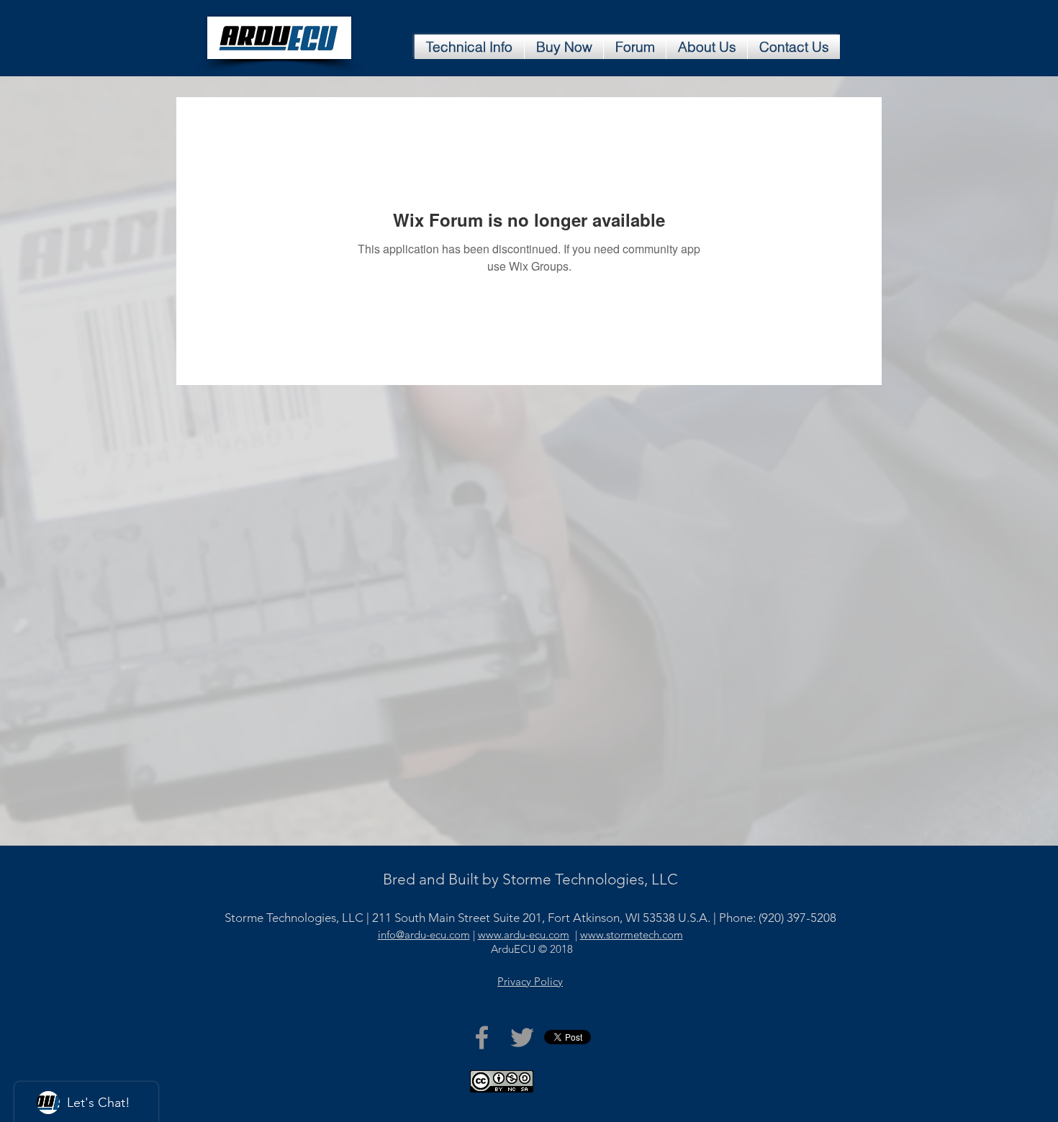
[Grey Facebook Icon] (481, 1037)
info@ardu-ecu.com (424, 934)
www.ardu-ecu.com (523, 934)
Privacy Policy (530, 981)
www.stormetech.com (631, 934)
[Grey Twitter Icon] (522, 1037)
